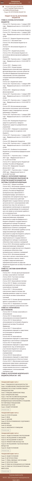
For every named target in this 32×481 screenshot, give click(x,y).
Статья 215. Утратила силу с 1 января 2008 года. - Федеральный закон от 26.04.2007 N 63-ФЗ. (16, 26)
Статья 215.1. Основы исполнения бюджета (17, 30)
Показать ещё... (6, 409)
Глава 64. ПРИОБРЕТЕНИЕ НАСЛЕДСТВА (12, 441)
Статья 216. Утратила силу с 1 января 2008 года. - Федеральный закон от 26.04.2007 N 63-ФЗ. (16, 34)
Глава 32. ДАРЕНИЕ (6, 419)
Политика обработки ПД (16, 475)
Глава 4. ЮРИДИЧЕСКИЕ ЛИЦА (9, 394)
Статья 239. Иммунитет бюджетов (14, 141)
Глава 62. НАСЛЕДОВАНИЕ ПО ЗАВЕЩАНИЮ (13, 437)
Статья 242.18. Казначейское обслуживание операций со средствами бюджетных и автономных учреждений (15, 338)
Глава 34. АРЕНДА (6, 425)
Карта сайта (16, 480)
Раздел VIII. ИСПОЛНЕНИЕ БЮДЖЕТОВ (15, 12)
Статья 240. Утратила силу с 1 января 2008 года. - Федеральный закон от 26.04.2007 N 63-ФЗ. (16, 145)
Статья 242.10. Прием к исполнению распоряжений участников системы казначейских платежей (14, 285)
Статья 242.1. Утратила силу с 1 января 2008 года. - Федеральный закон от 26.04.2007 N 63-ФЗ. (15, 172)
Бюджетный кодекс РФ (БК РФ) (14, 6)
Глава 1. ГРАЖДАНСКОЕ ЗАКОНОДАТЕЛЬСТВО (14, 384)
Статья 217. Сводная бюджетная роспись (16, 38)
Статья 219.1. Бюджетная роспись (14, 51)
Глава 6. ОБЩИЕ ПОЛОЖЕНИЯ (9, 407)
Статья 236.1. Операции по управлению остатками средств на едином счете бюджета (15, 131)
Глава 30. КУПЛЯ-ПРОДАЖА (9, 415)
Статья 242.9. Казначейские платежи (14, 281)
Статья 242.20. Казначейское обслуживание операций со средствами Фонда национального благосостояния (15, 357)
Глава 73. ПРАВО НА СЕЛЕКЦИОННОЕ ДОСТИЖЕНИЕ (15, 464)
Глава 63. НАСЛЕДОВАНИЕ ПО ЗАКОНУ (12, 439)
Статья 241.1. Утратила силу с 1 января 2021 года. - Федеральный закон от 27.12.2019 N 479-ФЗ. (15, 158)
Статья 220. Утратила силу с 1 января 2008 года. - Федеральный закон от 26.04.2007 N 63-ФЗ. (16, 61)
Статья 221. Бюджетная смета (12, 81)
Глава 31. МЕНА (5, 417)
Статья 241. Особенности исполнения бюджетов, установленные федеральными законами (16, 151)
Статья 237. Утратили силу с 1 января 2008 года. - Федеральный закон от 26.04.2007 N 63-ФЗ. (16, 137)
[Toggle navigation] (29, 2)
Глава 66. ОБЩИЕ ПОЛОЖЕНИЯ (9, 448)
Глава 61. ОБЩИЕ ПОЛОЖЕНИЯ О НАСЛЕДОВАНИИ (15, 435)
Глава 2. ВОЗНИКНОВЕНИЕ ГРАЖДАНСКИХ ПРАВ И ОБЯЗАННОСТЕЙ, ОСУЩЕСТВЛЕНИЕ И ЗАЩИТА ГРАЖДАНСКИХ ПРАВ (15, 388)
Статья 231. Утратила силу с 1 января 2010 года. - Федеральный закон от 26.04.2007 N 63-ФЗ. (16, 102)
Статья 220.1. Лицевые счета (12, 65)
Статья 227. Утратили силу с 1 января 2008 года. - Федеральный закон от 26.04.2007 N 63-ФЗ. (16, 96)
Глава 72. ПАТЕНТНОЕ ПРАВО (9, 462)
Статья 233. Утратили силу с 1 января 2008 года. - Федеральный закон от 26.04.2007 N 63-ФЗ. (16, 116)
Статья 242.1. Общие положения (13, 184)
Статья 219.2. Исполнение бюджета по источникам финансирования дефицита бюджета (15, 55)
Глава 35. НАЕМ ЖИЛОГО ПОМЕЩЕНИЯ (12, 427)
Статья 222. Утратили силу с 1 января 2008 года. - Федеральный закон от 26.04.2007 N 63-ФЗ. (16, 86)
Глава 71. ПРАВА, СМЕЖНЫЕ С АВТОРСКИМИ (13, 460)
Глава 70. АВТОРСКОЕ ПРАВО (9, 458)
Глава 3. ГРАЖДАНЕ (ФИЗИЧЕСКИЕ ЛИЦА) (13, 392)
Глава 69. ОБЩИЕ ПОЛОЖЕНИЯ (9, 456)
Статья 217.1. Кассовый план (12, 40)
